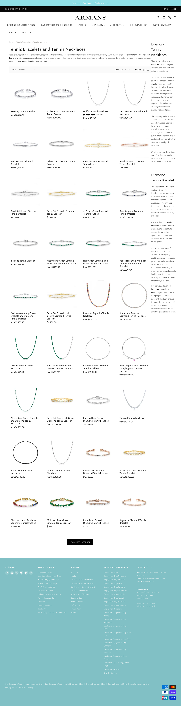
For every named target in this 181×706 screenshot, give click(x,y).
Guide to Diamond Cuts (80, 590)
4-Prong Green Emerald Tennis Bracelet (95, 212)
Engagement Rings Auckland (114, 601)
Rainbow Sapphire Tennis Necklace (96, 315)
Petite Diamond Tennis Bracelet (22, 163)
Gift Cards (42, 601)
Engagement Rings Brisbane (114, 579)
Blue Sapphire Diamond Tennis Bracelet (132, 212)
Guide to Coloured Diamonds (82, 579)
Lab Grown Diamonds (112, 669)
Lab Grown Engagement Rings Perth (117, 639)
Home (11, 42)
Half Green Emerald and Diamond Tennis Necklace (60, 367)
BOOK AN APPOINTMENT (16, 9)
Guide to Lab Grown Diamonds (82, 583)
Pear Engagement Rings (53, 684)
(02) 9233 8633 (169, 9)
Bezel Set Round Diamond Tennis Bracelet (24, 212)
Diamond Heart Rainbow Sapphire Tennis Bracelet (23, 522)
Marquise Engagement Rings (139, 684)
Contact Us (25, 32)
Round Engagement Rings (33, 684)
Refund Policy (76, 605)
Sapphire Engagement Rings (48, 579)
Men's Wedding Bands (46, 587)
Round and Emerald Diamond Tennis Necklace (133, 315)
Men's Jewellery (138, 25)
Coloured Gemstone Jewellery (49, 594)
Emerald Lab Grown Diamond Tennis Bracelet (96, 419)
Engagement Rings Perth (113, 583)
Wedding (82, 25)
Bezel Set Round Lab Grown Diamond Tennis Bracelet (61, 419)
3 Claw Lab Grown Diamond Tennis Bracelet (61, 113)
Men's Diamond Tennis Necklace (58, 472)
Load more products (80, 542)
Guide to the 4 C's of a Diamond (83, 587)
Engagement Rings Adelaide (114, 594)
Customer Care (76, 598)
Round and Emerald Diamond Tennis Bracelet (96, 522)
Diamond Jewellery (45, 590)
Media (73, 576)
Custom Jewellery (162, 25)
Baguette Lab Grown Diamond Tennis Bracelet (96, 472)
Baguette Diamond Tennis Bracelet (133, 522)
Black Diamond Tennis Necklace (22, 472)
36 (125, 70)
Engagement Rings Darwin (113, 609)
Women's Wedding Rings (47, 583)
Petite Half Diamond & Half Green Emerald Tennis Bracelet (133, 264)
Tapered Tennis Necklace (132, 418)
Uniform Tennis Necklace (96, 111)
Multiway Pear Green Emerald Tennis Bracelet (59, 522)
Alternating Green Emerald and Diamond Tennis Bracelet (62, 262)
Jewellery (97, 25)
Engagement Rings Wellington (115, 605)
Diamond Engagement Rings (21, 25)
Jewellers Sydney (110, 673)
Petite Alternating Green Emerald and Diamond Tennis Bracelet (23, 316)
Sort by (13, 70)
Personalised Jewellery (47, 598)
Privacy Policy (76, 609)
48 (129, 70)
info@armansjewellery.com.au (153, 578)
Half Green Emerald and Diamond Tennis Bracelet (96, 262)
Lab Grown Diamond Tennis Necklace (134, 113)
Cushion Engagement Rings (117, 684)
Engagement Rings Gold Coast (115, 590)
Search (73, 612)
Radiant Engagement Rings (74, 684)
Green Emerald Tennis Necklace (22, 367)
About (10, 32)
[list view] (148, 69)
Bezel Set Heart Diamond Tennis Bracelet (132, 163)
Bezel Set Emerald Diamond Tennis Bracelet (61, 212)
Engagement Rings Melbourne (115, 576)
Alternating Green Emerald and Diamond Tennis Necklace (24, 421)
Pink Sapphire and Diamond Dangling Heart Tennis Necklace (134, 368)
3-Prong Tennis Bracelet (23, 111)
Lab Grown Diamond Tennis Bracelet (61, 163)
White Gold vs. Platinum (80, 594)
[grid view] (144, 69)
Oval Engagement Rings (13, 684)
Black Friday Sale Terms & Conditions (52, 612)
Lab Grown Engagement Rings (56, 25)
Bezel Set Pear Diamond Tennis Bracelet (95, 163)
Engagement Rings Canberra (114, 587)
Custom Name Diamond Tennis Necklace (95, 367)
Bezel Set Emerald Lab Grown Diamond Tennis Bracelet (59, 316)
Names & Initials (117, 25)
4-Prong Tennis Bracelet (23, 261)
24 (122, 70)
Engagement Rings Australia (114, 598)
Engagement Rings (45, 572)
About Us (74, 572)
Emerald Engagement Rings (95, 684)
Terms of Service (77, 601)
